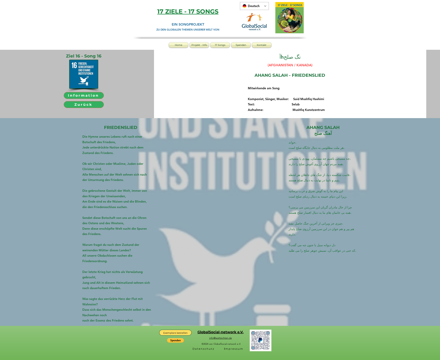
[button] (175, 340)
